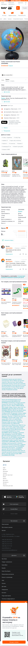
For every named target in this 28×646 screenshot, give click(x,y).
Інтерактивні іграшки (7, 383)
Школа (4, 478)
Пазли (11, 380)
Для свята (5, 480)
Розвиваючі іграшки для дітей (15, 277)
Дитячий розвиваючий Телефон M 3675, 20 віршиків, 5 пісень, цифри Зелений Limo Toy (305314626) (14, 413)
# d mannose (12, 143)
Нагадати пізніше (14, 642)
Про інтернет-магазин (7, 527)
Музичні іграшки (20, 386)
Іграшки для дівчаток (7, 388)
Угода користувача (6, 595)
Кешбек (3, 568)
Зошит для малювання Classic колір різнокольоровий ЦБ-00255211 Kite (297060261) (11, 401)
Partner (3, 98)
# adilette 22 (5, 140)
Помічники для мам (8, 485)
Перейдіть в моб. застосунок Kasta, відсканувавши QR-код (17, 634)
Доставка (4, 586)
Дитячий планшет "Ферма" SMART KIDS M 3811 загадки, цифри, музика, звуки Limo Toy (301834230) (13, 407)
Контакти (4, 592)
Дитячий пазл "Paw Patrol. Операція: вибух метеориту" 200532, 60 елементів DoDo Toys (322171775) (12, 422)
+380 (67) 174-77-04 (7, 541)
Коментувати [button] (9, 254)
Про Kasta (4, 558)
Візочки (5, 483)
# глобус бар (17, 137)
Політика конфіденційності (8, 598)
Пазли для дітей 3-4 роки (8, 386)
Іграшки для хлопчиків (19, 383)
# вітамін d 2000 (6, 149)
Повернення (5, 589)
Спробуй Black (14, 509)
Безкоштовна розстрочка (8, 574)
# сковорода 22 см (6, 146)
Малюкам (5, 471)
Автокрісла (5, 482)
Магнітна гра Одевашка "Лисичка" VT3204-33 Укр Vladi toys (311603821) (14, 416)
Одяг (4, 467)
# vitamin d (4, 143)
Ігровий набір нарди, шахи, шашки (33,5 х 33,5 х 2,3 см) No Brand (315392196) (12, 419)
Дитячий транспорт (8, 475)
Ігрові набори (19, 382)
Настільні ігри (11, 382)
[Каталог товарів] (18, 8)
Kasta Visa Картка (6, 571)
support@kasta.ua (6, 548)
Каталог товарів (14, 513)
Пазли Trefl (16, 388)
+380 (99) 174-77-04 (7, 546)
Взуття (4, 469)
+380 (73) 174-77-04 (7, 543)
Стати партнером (4, 3)
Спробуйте (10, 6)
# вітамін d (19, 143)
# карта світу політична (15, 140)
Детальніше (7, 92)
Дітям (4, 465)
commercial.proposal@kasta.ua (9, 550)
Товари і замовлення (7, 561)
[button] (7, 240)
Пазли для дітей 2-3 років (19, 385)
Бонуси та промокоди (7, 577)
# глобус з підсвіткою (7, 137)
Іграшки (5, 473)
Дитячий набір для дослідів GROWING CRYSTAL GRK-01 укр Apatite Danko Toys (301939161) (14, 410)
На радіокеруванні (6, 385)
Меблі (4, 476)
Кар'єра (4, 530)
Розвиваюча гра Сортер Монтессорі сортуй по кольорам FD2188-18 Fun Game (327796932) (13, 431)
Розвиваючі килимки (11, 389)
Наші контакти (5, 524)
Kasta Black (4, 565)
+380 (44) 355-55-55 (7, 539)
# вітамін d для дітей (18, 146)
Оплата (3, 583)
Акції (3, 580)
